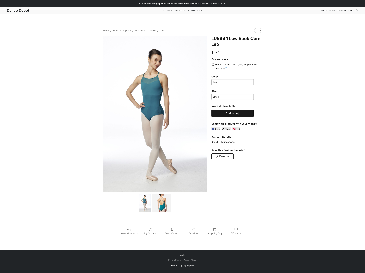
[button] (18, 10)
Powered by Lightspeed (182, 265)
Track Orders (172, 233)
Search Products (129, 233)
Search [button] (341, 10)
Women (139, 30)
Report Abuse (190, 260)
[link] (218, 3)
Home (106, 30)
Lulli (162, 30)
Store (115, 30)
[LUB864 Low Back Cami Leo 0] (145, 203)
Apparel (126, 30)
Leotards (151, 30)
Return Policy (174, 260)
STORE (167, 10)
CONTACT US (195, 10)
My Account (150, 233)
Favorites (193, 233)
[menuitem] (256, 30)
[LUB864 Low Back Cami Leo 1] (161, 203)
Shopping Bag (214, 233)
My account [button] (328, 10)
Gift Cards (236, 233)
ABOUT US (180, 10)
